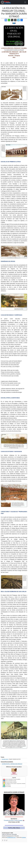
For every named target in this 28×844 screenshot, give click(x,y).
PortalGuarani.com (11, 837)
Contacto (24, 837)
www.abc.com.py (5, 759)
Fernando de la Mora (9, 820)
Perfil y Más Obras (14, 828)
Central (16, 820)
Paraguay (20, 820)
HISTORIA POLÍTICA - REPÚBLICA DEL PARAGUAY (12, 763)
